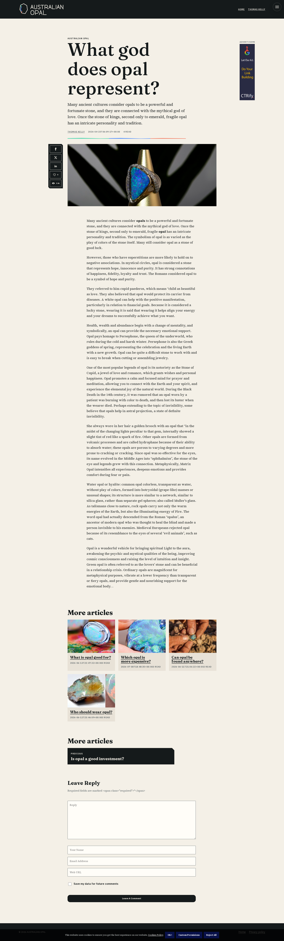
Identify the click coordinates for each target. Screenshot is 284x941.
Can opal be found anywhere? (187, 659)
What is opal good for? (90, 657)
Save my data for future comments (96, 883)
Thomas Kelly (256, 9)
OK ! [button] (170, 935)
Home (241, 9)
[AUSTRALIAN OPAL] (42, 9)
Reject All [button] (211, 935)
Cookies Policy (155, 935)
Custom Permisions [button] (189, 935)
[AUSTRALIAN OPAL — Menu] (277, 7)
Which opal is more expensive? (136, 659)
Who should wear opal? (91, 712)
